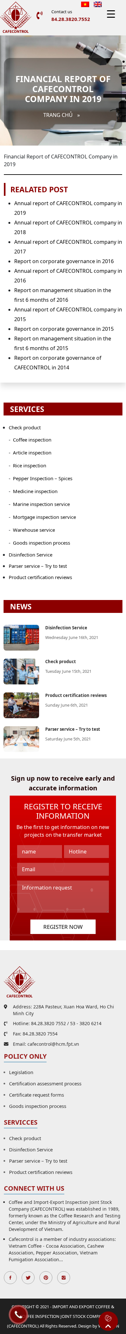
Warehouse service (34, 530)
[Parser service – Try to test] (21, 738)
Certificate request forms (36, 1094)
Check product (25, 427)
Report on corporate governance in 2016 (64, 261)
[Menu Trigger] (111, 14)
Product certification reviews (40, 577)
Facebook (10, 1277)
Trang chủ (58, 115)
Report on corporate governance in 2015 (64, 328)
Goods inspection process (41, 542)
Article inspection (32, 452)
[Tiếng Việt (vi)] (85, 3)
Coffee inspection (32, 439)
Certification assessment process (45, 1083)
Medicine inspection (35, 491)
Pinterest (45, 1277)
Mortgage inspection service (44, 517)
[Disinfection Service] (21, 637)
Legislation (21, 1072)
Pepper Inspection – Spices (42, 478)
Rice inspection (29, 465)
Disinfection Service (30, 554)
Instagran (63, 1277)
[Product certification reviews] (21, 704)
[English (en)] (98, 3)
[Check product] (21, 670)
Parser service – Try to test (38, 566)
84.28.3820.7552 (70, 19)
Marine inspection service (41, 504)
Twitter (28, 1277)
